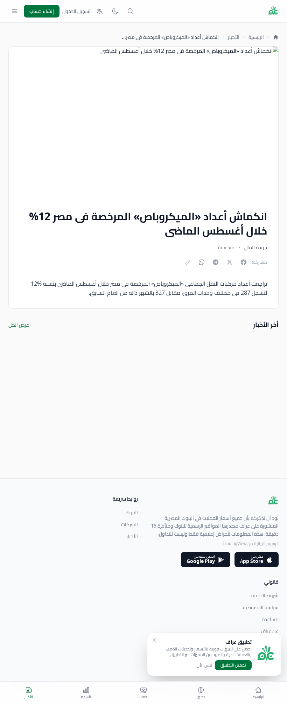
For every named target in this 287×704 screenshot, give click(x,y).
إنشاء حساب (41, 11)
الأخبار (233, 37)
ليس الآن (204, 665)
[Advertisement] (143, 429)
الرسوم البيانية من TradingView (251, 543)
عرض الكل (18, 324)
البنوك (132, 512)
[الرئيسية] (276, 37)
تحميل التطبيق (233, 665)
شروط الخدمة (265, 595)
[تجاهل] (154, 640)
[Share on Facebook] (243, 262)
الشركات (129, 524)
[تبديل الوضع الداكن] (115, 11)
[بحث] (130, 11)
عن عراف (270, 631)
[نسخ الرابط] (187, 262)
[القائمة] (14, 11)
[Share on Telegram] (215, 262)
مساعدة (270, 619)
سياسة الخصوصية (261, 607)
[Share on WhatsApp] (201, 262)
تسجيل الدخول (76, 11)
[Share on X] (229, 262)
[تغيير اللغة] (99, 11)
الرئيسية (256, 37)
